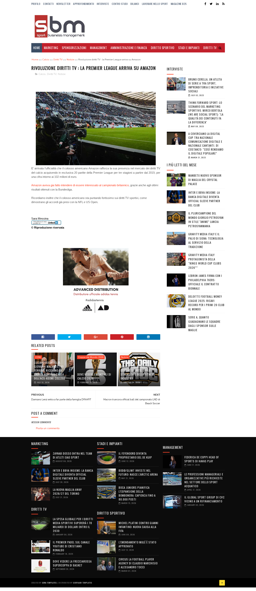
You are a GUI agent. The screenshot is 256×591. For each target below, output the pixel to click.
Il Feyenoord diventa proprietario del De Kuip (135, 455)
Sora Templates (49, 582)
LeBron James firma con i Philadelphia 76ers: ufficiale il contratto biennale (205, 281)
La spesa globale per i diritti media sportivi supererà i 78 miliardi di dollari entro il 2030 (73, 525)
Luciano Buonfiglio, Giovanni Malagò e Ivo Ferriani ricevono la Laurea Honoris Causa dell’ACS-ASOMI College (49, 370)
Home (36, 48)
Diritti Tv (210, 48)
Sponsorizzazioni (74, 48)
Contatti (48, 4)
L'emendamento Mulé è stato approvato (137, 544)
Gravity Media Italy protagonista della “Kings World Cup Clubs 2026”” (204, 261)
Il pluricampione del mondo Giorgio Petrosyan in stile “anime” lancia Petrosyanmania (206, 219)
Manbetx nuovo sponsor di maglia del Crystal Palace (205, 179)
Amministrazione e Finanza (129, 48)
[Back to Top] (222, 583)
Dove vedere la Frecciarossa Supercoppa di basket (72, 563)
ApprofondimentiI (83, 4)
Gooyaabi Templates (82, 582)
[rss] (223, 4)
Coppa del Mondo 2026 (90, 357)
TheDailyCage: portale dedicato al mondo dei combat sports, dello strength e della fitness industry (138, 370)
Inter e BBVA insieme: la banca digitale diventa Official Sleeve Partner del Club (204, 198)
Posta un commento (48, 428)
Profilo (35, 4)
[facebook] (205, 4)
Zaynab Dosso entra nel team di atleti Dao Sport (72, 455)
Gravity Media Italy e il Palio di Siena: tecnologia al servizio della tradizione (205, 240)
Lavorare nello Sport (155, 4)
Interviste (103, 4)
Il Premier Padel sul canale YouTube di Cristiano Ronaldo (71, 546)
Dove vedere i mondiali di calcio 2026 (94, 376)
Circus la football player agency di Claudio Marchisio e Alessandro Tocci (138, 563)
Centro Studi (120, 4)
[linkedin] (217, 4)
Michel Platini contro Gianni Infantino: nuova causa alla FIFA (138, 527)
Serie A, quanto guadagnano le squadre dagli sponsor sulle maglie (204, 323)
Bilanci (134, 4)
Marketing (51, 48)
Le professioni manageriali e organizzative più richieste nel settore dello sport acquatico (203, 480)
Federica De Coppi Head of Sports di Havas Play (201, 459)
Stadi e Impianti (189, 48)
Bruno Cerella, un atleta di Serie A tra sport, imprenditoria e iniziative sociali (206, 85)
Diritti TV (51, 74)
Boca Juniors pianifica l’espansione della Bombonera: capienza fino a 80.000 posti (137, 493)
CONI (38, 357)
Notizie (61, 74)
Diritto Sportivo (162, 48)
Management (98, 48)
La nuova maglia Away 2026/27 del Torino (67, 491)
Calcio (42, 74)
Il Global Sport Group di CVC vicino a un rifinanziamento (204, 499)
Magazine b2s (179, 4)
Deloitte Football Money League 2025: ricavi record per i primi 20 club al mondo (206, 302)
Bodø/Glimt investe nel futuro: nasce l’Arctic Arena (138, 472)
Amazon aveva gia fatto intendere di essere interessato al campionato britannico (80, 185)
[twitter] (211, 4)
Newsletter (63, 4)
